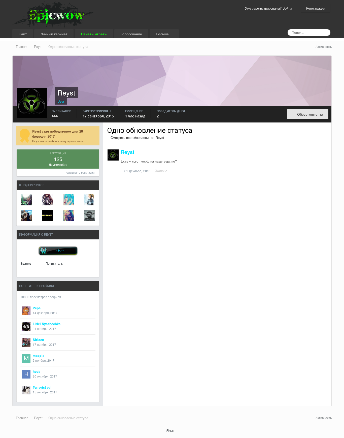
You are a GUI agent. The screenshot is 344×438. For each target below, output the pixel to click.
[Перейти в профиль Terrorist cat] (26, 390)
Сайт (23, 33)
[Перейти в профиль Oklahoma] (68, 199)
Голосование (131, 33)
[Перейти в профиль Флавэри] (89, 199)
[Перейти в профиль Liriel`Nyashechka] (26, 326)
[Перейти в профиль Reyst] (113, 155)
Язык (170, 430)
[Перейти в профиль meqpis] (26, 358)
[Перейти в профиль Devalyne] (68, 215)
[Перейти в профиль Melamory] (47, 215)
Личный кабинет (54, 33)
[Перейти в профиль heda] (26, 374)
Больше (163, 33)
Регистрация (315, 8)
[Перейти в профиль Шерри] (26, 199)
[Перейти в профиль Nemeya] (26, 215)
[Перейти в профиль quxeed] (89, 215)
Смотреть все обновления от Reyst (137, 137)
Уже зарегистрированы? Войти (269, 8)
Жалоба (161, 170)
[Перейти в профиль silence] (47, 199)
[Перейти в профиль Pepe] (26, 310)
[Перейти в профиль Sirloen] (26, 342)
